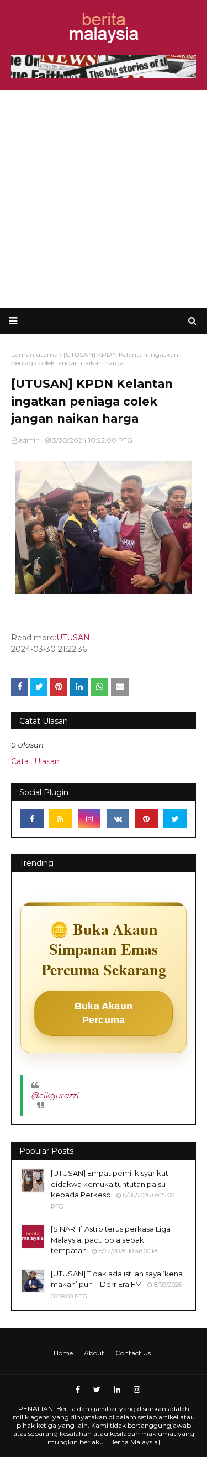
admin (29, 440)
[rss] (60, 818)
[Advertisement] (103, 199)
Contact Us (133, 1353)
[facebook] (32, 818)
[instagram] (89, 818)
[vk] (118, 818)
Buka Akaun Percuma (103, 1013)
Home (63, 1353)
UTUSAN (73, 638)
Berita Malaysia (133, 1442)
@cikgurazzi (55, 1096)
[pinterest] (146, 818)
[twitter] (175, 818)
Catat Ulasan (35, 761)
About (94, 1353)
